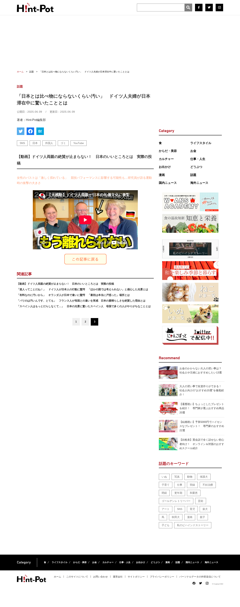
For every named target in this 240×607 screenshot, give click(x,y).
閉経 (164, 492)
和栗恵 (194, 492)
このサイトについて (77, 576)
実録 (192, 484)
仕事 (179, 484)
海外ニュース (199, 182)
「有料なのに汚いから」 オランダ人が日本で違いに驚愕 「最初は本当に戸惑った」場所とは (73, 294)
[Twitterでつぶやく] (20, 131)
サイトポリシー (136, 576)
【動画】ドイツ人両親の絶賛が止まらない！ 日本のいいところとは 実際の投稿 (65, 283)
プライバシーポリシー (162, 576)
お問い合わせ (100, 576)
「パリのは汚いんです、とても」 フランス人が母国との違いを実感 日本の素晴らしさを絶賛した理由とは (81, 300)
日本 (35, 143)
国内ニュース (168, 182)
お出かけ (165, 166)
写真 (177, 476)
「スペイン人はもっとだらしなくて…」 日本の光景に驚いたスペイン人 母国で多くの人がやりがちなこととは (84, 306)
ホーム (57, 576)
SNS (22, 143)
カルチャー (166, 159)
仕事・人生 (197, 159)
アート (166, 508)
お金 (193, 150)
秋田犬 (176, 517)
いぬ (164, 476)
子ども (166, 525)
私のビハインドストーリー (192, 525)
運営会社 (118, 576)
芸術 (200, 500)
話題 (193, 174)
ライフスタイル (200, 143)
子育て (166, 484)
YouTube (78, 143)
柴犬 (205, 508)
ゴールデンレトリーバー (176, 500)
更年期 (178, 492)
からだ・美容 (168, 150)
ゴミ (63, 143)
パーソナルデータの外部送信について (200, 576)
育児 (192, 508)
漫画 (162, 174)
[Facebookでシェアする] (30, 131)
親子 (202, 517)
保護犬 (204, 476)
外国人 (49, 143)
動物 (189, 476)
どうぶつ (196, 166)
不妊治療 (207, 484)
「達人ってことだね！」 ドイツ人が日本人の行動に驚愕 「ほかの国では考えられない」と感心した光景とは (82, 289)
